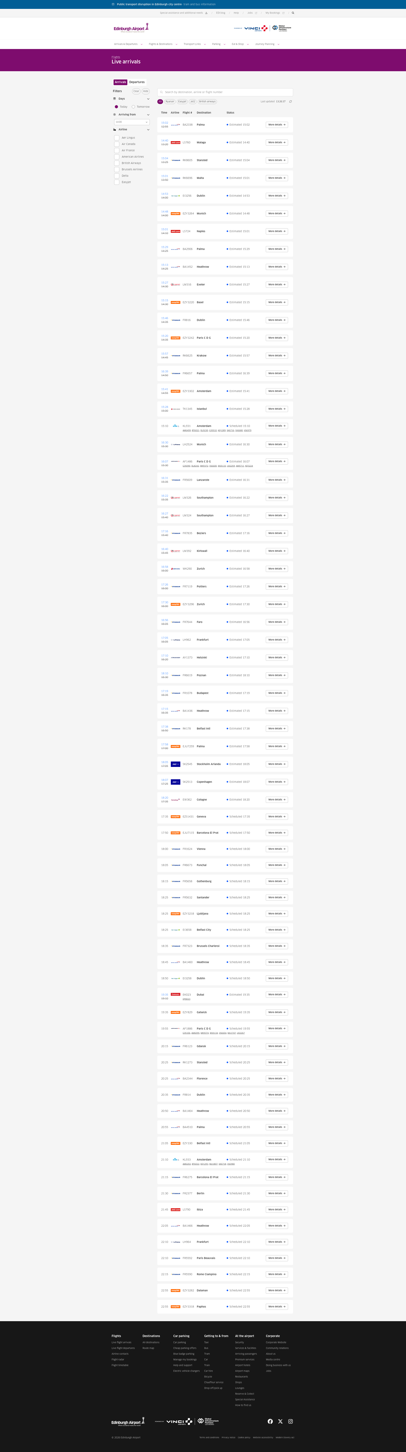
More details (278, 125)
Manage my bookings (185, 1360)
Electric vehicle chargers (186, 1371)
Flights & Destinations (160, 44)
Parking (216, 44)
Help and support (182, 1365)
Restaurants (241, 1377)
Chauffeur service (213, 1382)
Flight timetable (120, 1365)
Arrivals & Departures (126, 44)
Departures (137, 82)
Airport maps (242, 1371)
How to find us (243, 1405)
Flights (116, 57)
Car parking (179, 1342)
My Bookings (275, 13)
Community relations (277, 1348)
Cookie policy (244, 1438)
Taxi (206, 1342)
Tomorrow (143, 107)
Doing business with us (278, 1365)
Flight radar (118, 1360)
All (160, 102)
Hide (145, 91)
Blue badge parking (183, 1354)
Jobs (252, 13)
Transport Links (192, 44)
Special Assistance (245, 1400)
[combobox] (225, 92)
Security (239, 1342)
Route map (148, 1348)
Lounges (239, 1388)
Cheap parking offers (184, 1348)
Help (236, 13)
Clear (136, 91)
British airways (207, 102)
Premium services (244, 1360)
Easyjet (182, 102)
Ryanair (170, 102)
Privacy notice (228, 1438)
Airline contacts (120, 1354)
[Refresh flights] (290, 101)
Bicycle (208, 1377)
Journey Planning (264, 44)
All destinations (151, 1342)
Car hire (208, 1371)
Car (206, 1360)
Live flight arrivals (121, 1342)
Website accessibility (263, 1438)
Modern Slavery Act (285, 1438)
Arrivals (120, 82)
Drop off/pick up (213, 1388)
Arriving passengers (246, 1354)
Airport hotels (242, 1365)
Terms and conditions (209, 1438)
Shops (238, 1382)
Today (123, 107)
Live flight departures (123, 1348)
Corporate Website (276, 1342)
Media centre (273, 1360)
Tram (207, 1354)
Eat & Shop (238, 44)
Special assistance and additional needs (181, 13)
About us (270, 1354)
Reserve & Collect (244, 1394)
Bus (206, 1348)
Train (207, 1365)
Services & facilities (245, 1348)
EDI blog (220, 13)
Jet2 (192, 102)
